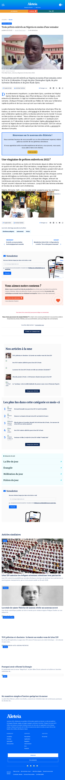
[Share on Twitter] (56, 88)
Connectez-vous (39, 325)
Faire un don (32, 152)
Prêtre (28, 231)
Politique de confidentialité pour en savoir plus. (45, 503)
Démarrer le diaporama (54, 194)
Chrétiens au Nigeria (8, 231)
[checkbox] (3, 268)
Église (5, 541)
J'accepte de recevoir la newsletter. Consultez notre (25, 268)
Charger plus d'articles (32, 391)
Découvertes (10, 743)
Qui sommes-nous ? (26, 771)
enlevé (34, 111)
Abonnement (27, 743)
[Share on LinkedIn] (53, 88)
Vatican (5, 647)
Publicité (26, 748)
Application (27, 739)
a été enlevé (49, 121)
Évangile (7, 468)
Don (25, 746)
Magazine (26, 741)
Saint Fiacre (38, 7)
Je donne (31, 11)
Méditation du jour (13, 474)
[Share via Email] (59, 88)
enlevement (20, 231)
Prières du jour (11, 480)
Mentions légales (37, 771)
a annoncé (54, 126)
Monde (10, 19)
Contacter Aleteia (17, 774)
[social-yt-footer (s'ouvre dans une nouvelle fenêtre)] (27, 766)
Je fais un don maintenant (13, 298)
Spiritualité (9, 741)
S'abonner (33, 755)
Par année (44, 736)
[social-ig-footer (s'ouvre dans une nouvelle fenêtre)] (37, 766)
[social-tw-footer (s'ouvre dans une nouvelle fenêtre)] (34, 766)
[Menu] (12, 5)
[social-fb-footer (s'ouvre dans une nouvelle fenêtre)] (31, 766)
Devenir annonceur (48, 771)
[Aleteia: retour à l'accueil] (32, 3)
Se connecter (33, 760)
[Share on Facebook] (50, 88)
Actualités (4, 19)
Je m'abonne (14, 11)
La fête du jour (10, 461)
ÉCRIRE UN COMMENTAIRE (32, 331)
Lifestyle (9, 739)
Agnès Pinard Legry (20, 30)
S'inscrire (7, 273)
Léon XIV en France (8, 617)
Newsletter (27, 736)
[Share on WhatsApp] (62, 88)
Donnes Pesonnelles (29, 774)
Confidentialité (40, 774)
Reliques (5, 588)
